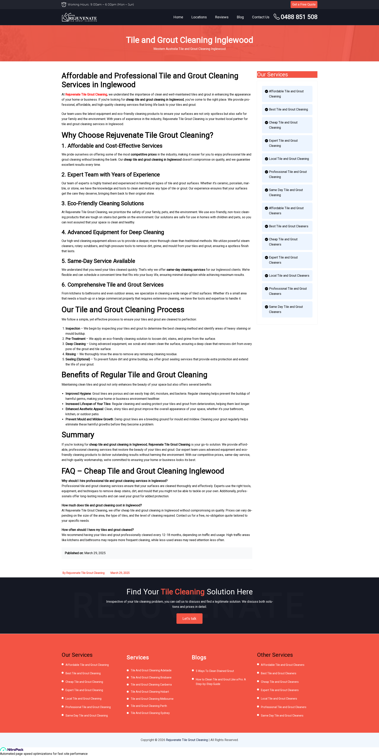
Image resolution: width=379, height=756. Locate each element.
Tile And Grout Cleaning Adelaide (151, 670)
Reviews (222, 17)
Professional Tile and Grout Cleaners (288, 291)
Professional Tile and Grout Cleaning (288, 174)
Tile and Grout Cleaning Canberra (151, 684)
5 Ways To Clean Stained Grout (215, 671)
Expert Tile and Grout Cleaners (283, 260)
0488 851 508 (299, 17)
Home (178, 17)
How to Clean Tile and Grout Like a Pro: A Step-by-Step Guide (221, 682)
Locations (199, 17)
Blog (240, 17)
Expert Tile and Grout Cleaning (283, 143)
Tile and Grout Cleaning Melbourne (152, 698)
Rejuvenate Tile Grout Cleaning (86, 94)
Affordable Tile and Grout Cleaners (286, 210)
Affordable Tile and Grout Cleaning (286, 93)
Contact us (260, 17)
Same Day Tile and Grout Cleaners (286, 309)
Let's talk (189, 618)
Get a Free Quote (304, 4)
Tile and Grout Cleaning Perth (149, 705)
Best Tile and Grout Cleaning (288, 109)
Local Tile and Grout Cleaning (289, 159)
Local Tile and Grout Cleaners (289, 275)
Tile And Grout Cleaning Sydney (150, 713)
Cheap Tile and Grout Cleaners (283, 241)
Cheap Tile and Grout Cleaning (283, 125)
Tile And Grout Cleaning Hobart (150, 691)
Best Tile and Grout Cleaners (288, 226)
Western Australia (165, 49)
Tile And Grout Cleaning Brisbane (151, 677)
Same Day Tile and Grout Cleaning (286, 192)
